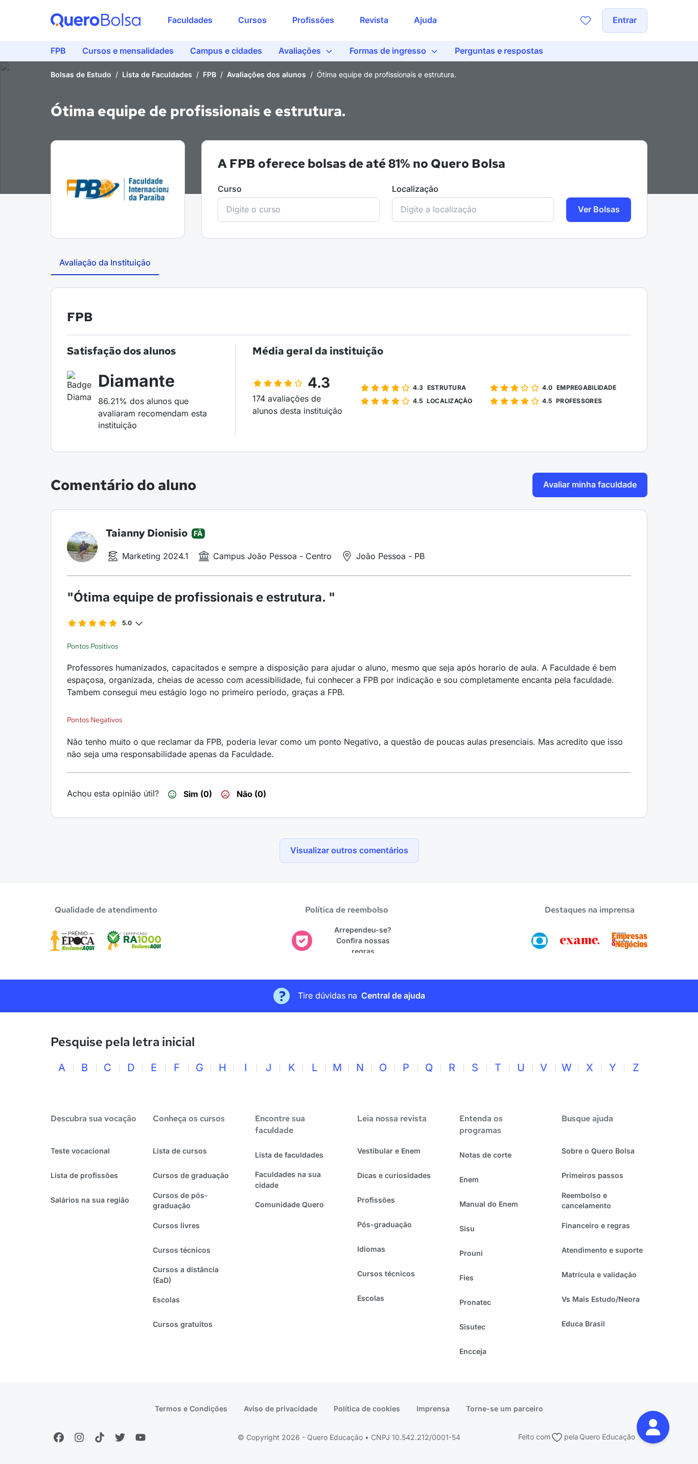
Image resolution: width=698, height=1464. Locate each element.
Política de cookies (367, 1408)
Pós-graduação (384, 1224)
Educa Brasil (583, 1323)
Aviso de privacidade (280, 1408)
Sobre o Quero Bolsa (598, 1150)
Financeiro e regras (596, 1225)
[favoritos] (585, 20)
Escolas (166, 1299)
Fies (466, 1277)
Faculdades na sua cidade (288, 1179)
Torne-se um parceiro (504, 1408)
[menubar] (302, 20)
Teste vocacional (80, 1150)
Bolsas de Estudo (81, 74)
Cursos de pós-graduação (180, 1200)
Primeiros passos (592, 1175)
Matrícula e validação (599, 1274)
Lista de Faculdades (157, 74)
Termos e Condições (191, 1408)
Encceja (472, 1351)
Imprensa (433, 1408)
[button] (653, 1427)
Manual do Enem (488, 1204)
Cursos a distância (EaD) (186, 1274)
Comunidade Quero (289, 1204)
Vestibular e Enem (389, 1150)
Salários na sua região (90, 1199)
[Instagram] (79, 1437)
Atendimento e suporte (602, 1250)
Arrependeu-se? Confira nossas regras (362, 940)
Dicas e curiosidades (394, 1175)
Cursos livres (176, 1225)
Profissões (376, 1199)
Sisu (467, 1228)
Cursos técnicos (182, 1250)
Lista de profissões (84, 1175)
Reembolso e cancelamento (586, 1200)
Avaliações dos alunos (266, 74)
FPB (209, 74)
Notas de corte (485, 1154)
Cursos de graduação (191, 1175)
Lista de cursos (180, 1150)
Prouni (471, 1253)
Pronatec (475, 1302)
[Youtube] (140, 1437)
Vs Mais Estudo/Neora (601, 1299)
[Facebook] (59, 1437)
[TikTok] (99, 1437)
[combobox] (299, 209)
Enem (469, 1179)
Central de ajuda (393, 995)
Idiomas (371, 1249)
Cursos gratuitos (183, 1324)
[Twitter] (120, 1437)
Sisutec (472, 1326)
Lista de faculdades (289, 1154)
